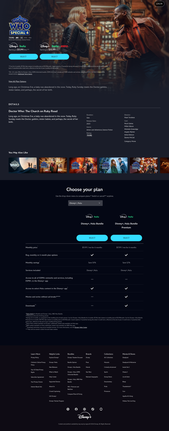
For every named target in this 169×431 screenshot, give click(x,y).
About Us (52, 386)
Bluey (124, 381)
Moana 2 (125, 372)
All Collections (108, 357)
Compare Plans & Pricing (75, 394)
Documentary (108, 381)
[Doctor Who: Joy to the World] (53, 165)
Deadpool (125, 357)
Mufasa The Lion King (129, 401)
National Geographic (92, 377)
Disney (88, 357)
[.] (68, 409)
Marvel (88, 367)
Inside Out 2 (126, 367)
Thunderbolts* (127, 386)
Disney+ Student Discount (75, 357)
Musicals (106, 362)
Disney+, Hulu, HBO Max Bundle (75, 381)
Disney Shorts (108, 377)
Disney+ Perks (53, 362)
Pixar (87, 362)
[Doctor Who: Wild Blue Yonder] (113, 165)
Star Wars (89, 372)
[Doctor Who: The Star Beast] (83, 165)
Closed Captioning (54, 391)
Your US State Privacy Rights (37, 371)
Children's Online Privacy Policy (38, 364)
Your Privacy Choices (37, 382)
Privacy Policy (35, 357)
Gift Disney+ (52, 396)
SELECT (23, 57)
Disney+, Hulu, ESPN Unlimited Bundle (74, 373)
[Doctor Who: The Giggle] (144, 165)
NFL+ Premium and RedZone (73, 388)
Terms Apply (30, 314)
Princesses (107, 391)
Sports (106, 372)
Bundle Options (72, 362)
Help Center (52, 377)
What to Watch (53, 372)
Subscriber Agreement (37, 377)
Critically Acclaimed (110, 367)
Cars (124, 391)
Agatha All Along (128, 396)
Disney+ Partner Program (56, 401)
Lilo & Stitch (126, 377)
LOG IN (159, 4)
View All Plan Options (17, 81)
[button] (57, 354)
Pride (105, 386)
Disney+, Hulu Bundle (74, 367)
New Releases (53, 367)
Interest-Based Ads (36, 387)
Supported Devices (54, 381)
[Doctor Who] (23, 165)
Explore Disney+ (54, 357)
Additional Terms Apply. (25, 74)
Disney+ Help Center (81, 327)
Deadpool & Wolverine (129, 362)
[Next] (164, 165)
